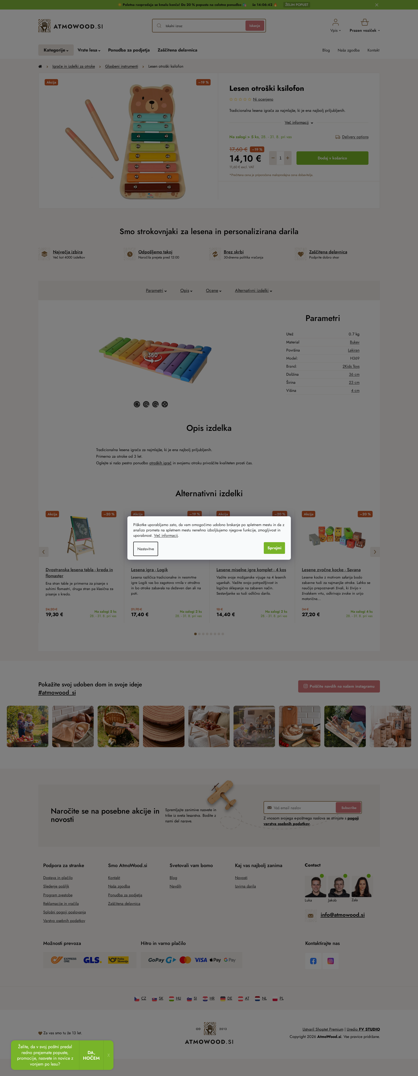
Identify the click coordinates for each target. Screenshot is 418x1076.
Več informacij (166, 535)
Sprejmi (274, 548)
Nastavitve (145, 549)
